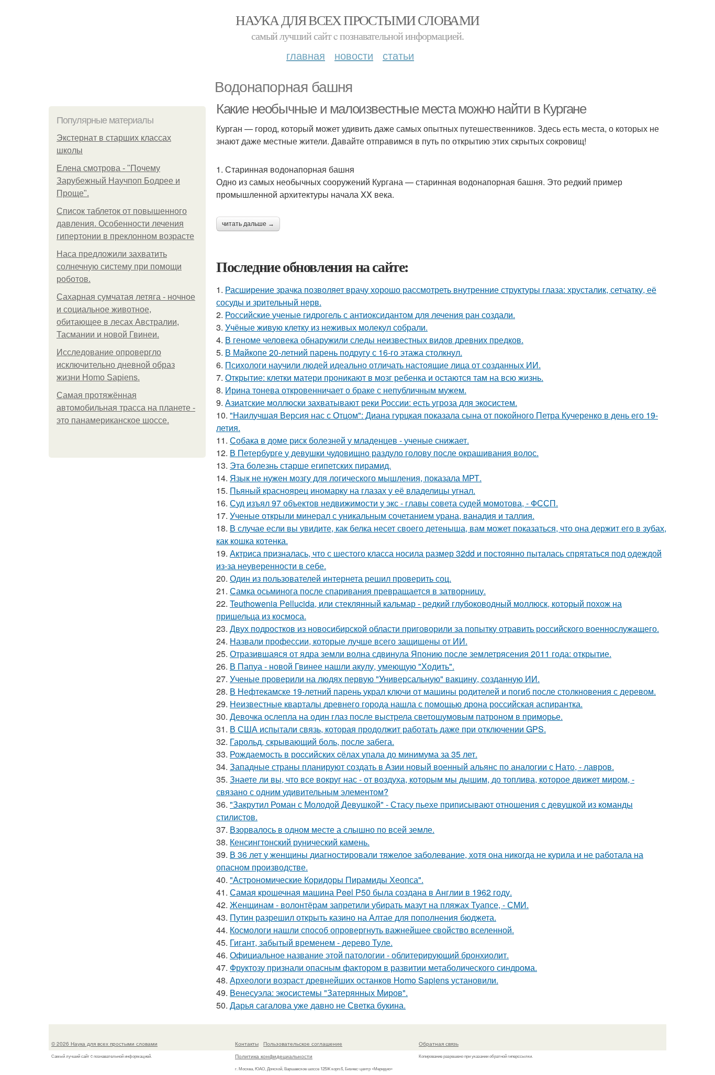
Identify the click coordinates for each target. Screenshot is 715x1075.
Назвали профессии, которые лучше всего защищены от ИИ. (348, 641)
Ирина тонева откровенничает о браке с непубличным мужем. (345, 390)
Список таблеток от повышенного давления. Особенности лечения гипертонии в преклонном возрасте (125, 224)
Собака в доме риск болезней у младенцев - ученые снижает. (349, 440)
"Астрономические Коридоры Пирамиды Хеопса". (326, 880)
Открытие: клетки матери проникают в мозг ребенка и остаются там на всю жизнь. (384, 377)
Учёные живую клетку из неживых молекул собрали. (326, 327)
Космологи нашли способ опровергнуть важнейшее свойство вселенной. (372, 930)
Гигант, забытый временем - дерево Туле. (311, 942)
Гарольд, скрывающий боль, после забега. (312, 741)
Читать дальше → (248, 224)
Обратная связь (439, 1043)
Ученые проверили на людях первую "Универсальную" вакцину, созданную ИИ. (385, 679)
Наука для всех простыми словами (357, 20)
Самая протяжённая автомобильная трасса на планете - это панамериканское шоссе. (126, 408)
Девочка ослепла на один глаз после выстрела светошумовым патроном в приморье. (396, 716)
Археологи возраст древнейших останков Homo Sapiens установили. (364, 980)
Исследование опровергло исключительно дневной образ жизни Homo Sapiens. (116, 365)
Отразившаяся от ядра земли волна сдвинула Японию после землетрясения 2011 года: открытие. (420, 654)
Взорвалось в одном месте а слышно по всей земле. (332, 829)
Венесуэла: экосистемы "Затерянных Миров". (319, 993)
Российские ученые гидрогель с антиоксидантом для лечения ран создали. (370, 315)
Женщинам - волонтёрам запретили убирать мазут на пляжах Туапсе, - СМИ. (379, 905)
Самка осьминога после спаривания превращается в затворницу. (358, 591)
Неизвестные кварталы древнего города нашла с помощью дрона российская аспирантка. (406, 704)
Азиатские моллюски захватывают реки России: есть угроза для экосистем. (371, 403)
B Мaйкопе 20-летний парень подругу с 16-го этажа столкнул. (343, 352)
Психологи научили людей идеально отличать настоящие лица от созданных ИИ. (383, 365)
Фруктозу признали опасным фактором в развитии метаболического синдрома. (383, 967)
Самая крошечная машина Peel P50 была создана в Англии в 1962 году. (371, 892)
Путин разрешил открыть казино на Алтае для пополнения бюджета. (363, 917)
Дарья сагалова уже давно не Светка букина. (318, 1005)
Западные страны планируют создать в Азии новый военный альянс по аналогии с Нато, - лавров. (422, 767)
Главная (305, 55)
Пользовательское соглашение (302, 1043)
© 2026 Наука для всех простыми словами (104, 1043)
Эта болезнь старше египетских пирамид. (310, 465)
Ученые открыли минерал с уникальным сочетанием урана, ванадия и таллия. (382, 516)
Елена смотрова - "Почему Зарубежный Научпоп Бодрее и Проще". (118, 181)
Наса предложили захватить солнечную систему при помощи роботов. (119, 267)
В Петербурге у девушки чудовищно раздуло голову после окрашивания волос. (384, 453)
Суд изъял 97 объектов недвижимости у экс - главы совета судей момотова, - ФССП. (394, 503)
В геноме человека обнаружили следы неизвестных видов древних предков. (374, 340)
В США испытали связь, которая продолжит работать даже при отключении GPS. (388, 729)
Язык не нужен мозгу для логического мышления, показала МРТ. (356, 478)
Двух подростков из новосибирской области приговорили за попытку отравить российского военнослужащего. (444, 629)
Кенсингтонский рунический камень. (300, 842)
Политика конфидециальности (273, 1056)
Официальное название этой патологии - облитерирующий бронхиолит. (369, 955)
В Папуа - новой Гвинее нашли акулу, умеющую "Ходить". (342, 666)
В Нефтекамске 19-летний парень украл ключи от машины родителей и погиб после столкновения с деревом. (443, 691)
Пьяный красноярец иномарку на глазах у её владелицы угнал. (352, 490)
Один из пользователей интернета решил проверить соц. (340, 578)
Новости (353, 55)
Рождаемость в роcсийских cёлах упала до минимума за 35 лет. (353, 754)
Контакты (247, 1043)
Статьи (398, 55)
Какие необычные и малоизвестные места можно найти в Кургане (401, 109)
